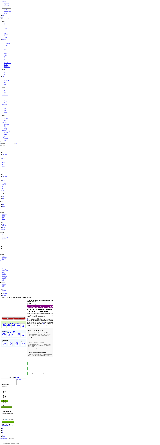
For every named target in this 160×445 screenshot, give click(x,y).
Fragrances (3, 215)
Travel (4, 136)
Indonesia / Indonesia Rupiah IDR (4, 438)
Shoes (2, 152)
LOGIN (8, 318)
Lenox (3, 207)
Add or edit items (6, 2)
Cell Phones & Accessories (7, 125)
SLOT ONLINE (3, 76)
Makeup (3, 217)
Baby (2, 267)
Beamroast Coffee (4, 39)
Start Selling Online (4, 293)
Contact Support (4, 294)
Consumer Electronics (4, 271)
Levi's (4, 57)
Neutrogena (3, 227)
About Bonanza (4, 295)
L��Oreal (5, 92)
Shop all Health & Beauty (5, 85)
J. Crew (4, 36)
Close (16, 143)
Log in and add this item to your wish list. (7, 425)
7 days (9, 419)
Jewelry (1, 251)
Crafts (4, 100)
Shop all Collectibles (4, 104)
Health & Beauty (2, 209)
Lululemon (3, 165)
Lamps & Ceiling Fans (6, 66)
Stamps (3, 239)
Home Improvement (6, 65)
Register (3, 15)
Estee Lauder (3, 224)
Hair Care (5, 81)
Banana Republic (6, 34)
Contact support (5, 9)
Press (2, 432)
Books (4, 123)
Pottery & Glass (5, 102)
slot (41, 325)
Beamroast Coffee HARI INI (5, 122)
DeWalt (4, 72)
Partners (3, 431)
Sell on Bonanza (4, 1)
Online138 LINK (6, 62)
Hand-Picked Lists (6, 138)
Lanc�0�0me (4, 225)
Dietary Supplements (6, 80)
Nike (4, 38)
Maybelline (5, 93)
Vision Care (3, 219)
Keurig (3, 205)
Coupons (1, 260)
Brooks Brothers (6, 54)
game (4, 24)
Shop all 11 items (23, 325)
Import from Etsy (6, 4)
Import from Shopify (6, 5)
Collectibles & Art (2, 229)
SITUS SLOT (3, 121)
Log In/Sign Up (4, 290)
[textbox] (4, 18)
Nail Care (5, 83)
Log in (3, 14)
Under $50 (5, 49)
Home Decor (5, 64)
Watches (5, 120)
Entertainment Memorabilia (5, 237)
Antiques (3, 235)
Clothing (3, 151)
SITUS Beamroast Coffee (7, 43)
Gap (4, 35)
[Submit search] (10, 8)
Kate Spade (5, 110)
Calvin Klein (5, 55)
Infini (4, 23)
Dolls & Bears (5, 128)
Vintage (4, 44)
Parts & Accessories (6, 132)
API (2, 428)
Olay (4, 94)
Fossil (4, 109)
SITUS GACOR (3, 59)
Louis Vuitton (3, 248)
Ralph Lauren (5, 58)
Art (2, 234)
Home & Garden (2, 190)
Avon (2, 222)
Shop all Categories (4, 130)
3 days (6, 419)
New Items (5, 139)
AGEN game (5, 297)
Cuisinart (3, 203)
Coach (2, 246)
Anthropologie (3, 161)
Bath (2, 195)
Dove (4, 90)
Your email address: (5, 415)
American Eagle (5, 53)
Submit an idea (5, 13)
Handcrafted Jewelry (6, 118)
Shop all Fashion (4, 29)
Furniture (3, 196)
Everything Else (5, 129)
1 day (3, 419)
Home (1, 297)
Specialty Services (6, 133)
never (12, 419)
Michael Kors (5, 37)
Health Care (5, 82)
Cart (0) (3, 289)
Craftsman (5, 71)
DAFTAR (19, 318)
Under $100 (5, 28)
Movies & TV (3, 273)
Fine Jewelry (5, 117)
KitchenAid (5, 74)
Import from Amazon (6, 3)
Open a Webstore (6, 6)
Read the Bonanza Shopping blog (8, 11)
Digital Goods (5, 127)
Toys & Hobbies (6, 135)
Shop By (3, 137)
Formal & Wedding (6, 45)
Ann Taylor (5, 33)
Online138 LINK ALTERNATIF (7, 63)
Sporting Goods (5, 134)
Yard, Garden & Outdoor (7, 67)
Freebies (5, 140)
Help (2, 7)
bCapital (3, 433)
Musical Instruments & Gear (7, 131)
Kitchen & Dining (4, 198)
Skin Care (5, 84)
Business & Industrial (6, 124)
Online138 (3, 19)
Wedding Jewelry (6, 119)
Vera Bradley (5, 112)
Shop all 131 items (23, 334)
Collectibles (5, 99)
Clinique (5, 89)
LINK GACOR (3, 113)
